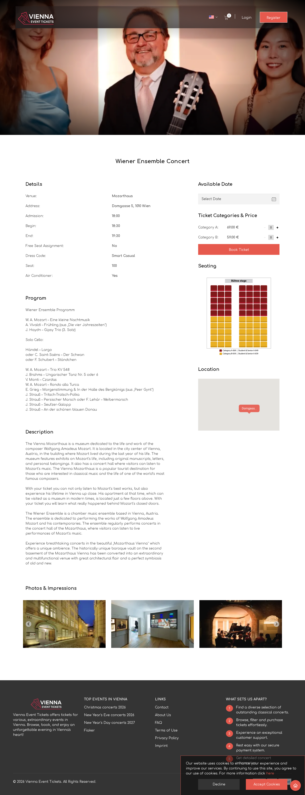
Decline (219, 784)
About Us (163, 715)
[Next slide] (276, 624)
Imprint (161, 746)
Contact (161, 707)
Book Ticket (239, 250)
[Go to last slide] (28, 624)
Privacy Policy (167, 738)
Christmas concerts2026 (105, 707)
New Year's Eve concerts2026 (109, 715)
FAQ (158, 723)
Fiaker (89, 730)
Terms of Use (166, 730)
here (270, 773)
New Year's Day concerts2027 (109, 723)
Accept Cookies (267, 784)
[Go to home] (295, 785)
